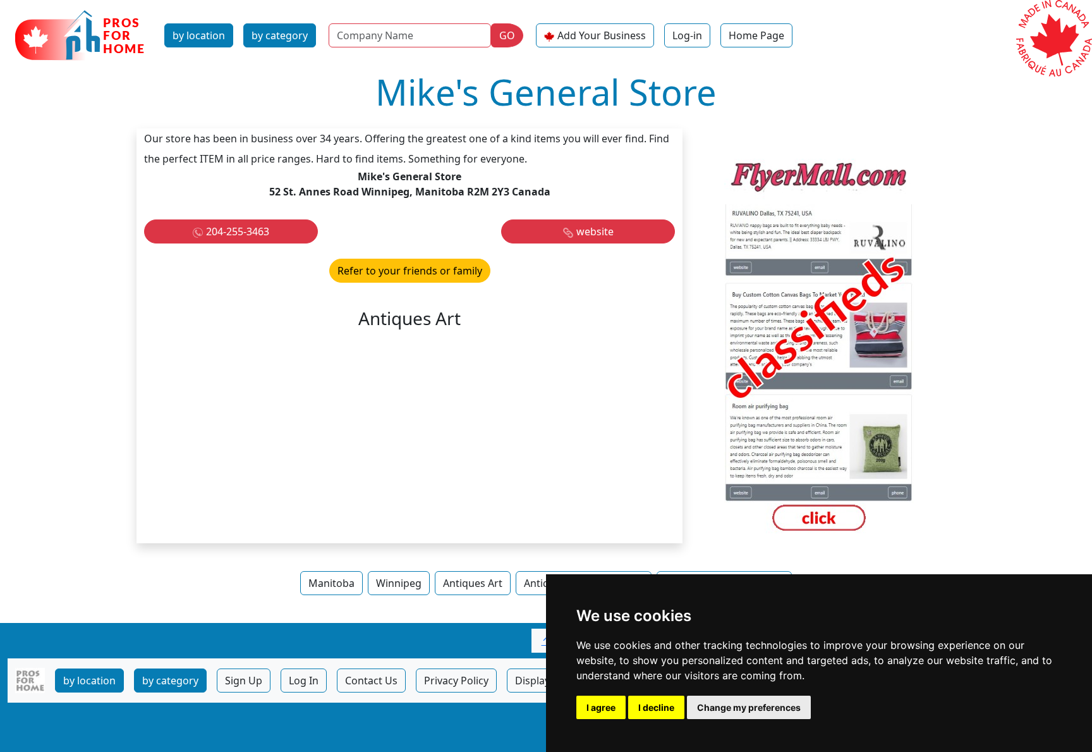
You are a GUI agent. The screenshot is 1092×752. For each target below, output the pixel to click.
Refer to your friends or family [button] (409, 271)
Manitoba (331, 583)
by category (280, 35)
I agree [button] (601, 707)
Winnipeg (399, 583)
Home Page (756, 35)
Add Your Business (601, 35)
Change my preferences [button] (749, 707)
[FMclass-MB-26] (819, 347)
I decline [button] (656, 707)
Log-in (687, 35)
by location (199, 35)
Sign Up (243, 680)
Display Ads (542, 680)
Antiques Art (472, 583)
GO (507, 35)
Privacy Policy (456, 680)
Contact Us (371, 680)
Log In (303, 680)
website (595, 231)
